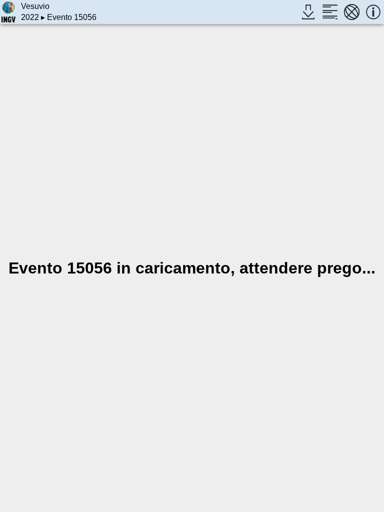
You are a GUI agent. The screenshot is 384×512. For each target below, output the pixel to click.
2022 (30, 17)
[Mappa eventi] (351, 11)
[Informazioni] (373, 11)
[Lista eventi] (329, 11)
